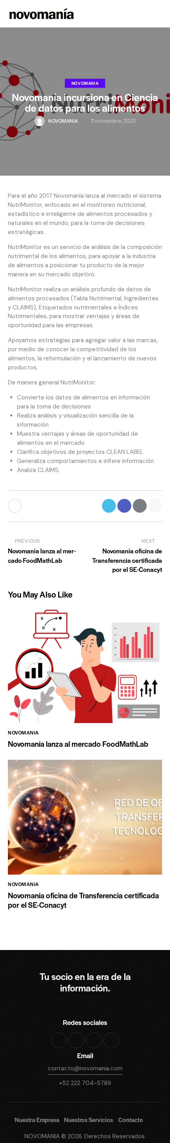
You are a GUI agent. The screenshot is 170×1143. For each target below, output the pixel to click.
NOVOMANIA (42, 1136)
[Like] (15, 506)
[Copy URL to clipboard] (155, 506)
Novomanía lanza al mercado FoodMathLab (78, 744)
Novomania (85, 83)
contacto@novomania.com (85, 1068)
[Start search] (156, 15)
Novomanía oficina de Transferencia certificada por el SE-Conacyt (83, 900)
